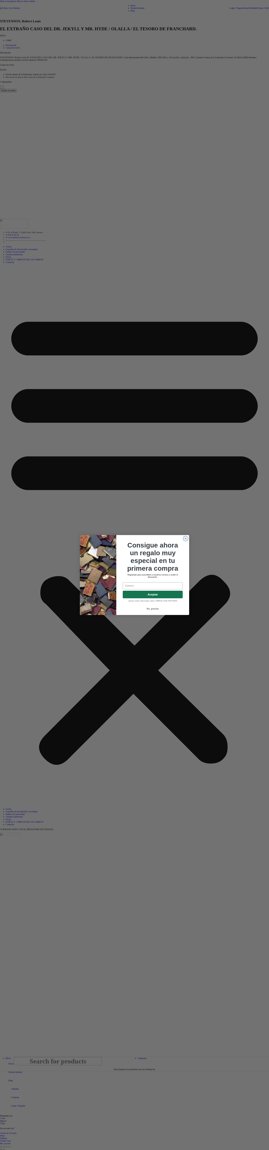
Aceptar (153, 594)
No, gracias (153, 609)
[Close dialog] (185, 538)
